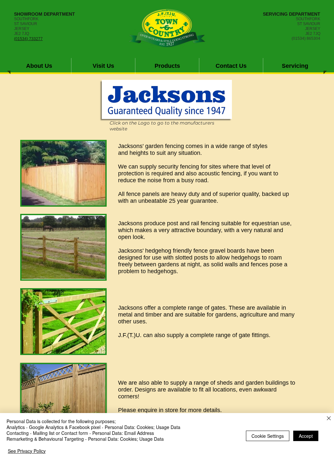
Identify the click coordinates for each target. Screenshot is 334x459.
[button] (167, 66)
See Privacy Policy (27, 451)
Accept (306, 436)
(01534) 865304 (306, 38)
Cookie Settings (267, 436)
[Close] (329, 418)
